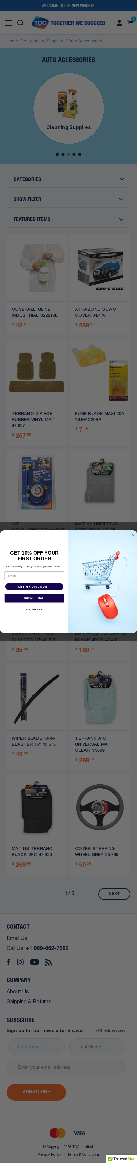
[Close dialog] (132, 534)
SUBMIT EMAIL (34, 597)
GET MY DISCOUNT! (34, 586)
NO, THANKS (34, 609)
